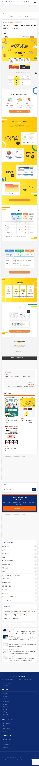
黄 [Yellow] (7, 615)
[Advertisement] (19, 8)
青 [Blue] (25, 615)
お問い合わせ (6, 747)
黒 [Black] (16, 618)
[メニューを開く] (35, 2)
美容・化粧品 (6, 728)
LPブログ (5, 742)
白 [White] (7, 611)
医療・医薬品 (6, 723)
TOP (3, 13)
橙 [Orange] (18, 22)
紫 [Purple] (8, 618)
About (28, 754)
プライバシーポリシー (7, 683)
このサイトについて (6, 685)
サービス (5, 725)
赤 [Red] (23, 611)
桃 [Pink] (16, 611)
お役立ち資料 (6, 744)
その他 (11, 22)
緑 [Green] (16, 615)
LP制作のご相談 (7, 739)
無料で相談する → (19, 508)
